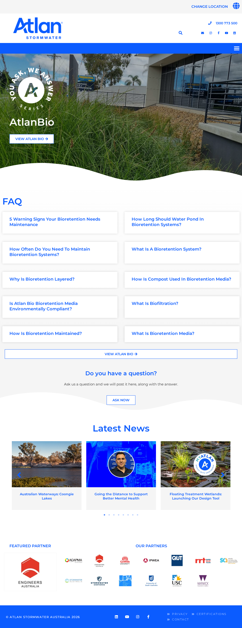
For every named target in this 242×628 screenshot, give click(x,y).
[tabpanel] (46, 475)
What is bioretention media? (163, 333)
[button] (19, 475)
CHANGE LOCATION (209, 6)
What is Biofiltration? (155, 303)
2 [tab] (109, 515)
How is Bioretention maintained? (45, 333)
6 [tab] (128, 515)
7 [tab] (132, 515)
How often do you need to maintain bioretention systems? (49, 252)
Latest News (121, 428)
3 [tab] (114, 515)
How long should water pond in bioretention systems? (168, 222)
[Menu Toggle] (237, 48)
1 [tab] (104, 515)
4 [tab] (118, 515)
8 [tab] (137, 515)
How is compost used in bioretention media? (181, 279)
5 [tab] (123, 515)
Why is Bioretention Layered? (41, 279)
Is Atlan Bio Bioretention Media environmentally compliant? (43, 306)
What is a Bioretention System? (166, 249)
